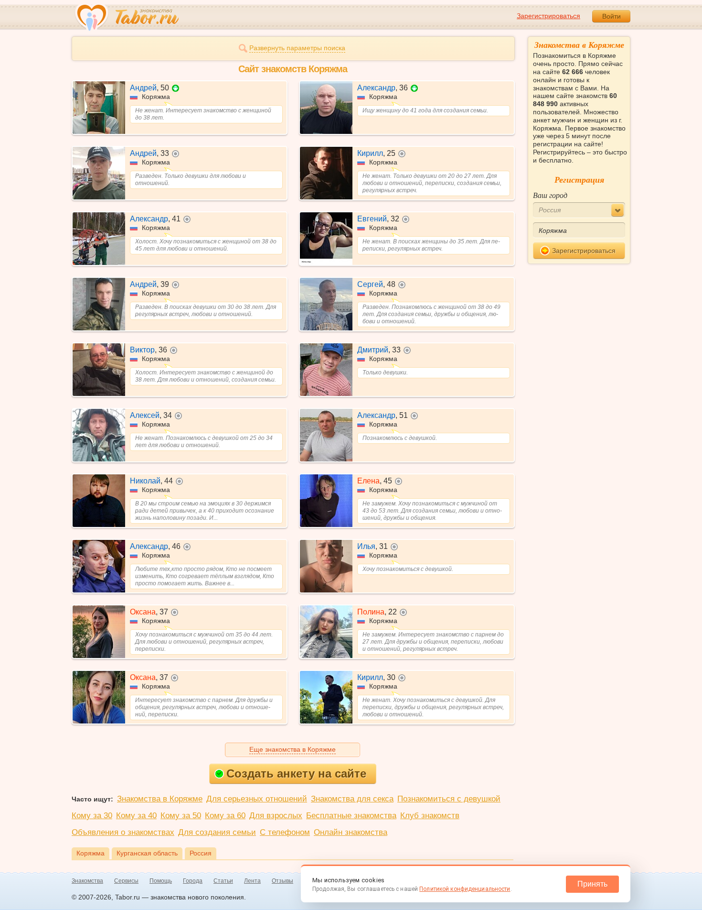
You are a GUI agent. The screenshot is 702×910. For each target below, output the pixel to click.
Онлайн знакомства (350, 832)
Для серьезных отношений (256, 798)
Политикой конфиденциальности (464, 889)
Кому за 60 (225, 815)
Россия (201, 853)
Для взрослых (275, 815)
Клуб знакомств (429, 815)
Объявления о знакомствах (123, 832)
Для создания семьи (217, 832)
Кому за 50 (180, 815)
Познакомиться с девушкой (448, 798)
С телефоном (285, 832)
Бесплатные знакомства (351, 815)
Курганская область (147, 853)
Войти (611, 16)
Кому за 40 (136, 815)
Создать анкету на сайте (296, 773)
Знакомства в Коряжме (159, 798)
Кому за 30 (92, 815)
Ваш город (550, 195)
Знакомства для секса (352, 798)
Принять (592, 884)
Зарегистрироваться (548, 16)
